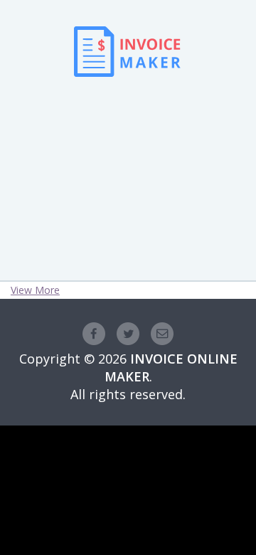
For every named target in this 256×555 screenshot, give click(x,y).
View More (35, 290)
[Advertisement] (128, 157)
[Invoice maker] (127, 97)
